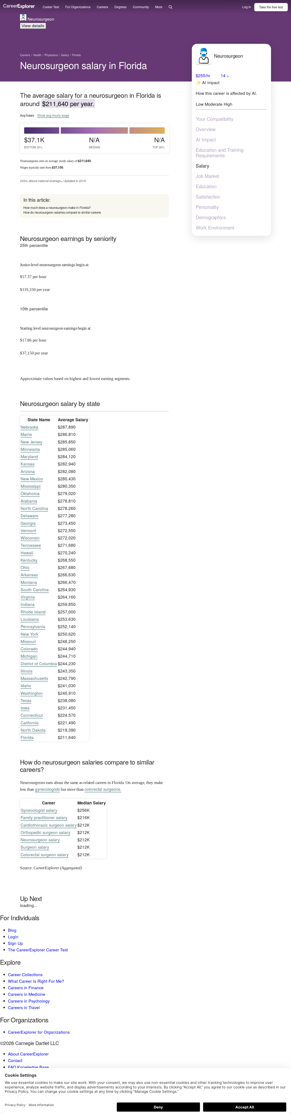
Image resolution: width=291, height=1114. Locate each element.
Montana (29, 582)
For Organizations (77, 7)
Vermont (28, 530)
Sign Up (15, 943)
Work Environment (215, 227)
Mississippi (31, 486)
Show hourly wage (53, 115)
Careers (102, 7)
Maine (26, 434)
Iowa (25, 708)
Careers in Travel (24, 1007)
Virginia (28, 597)
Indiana (28, 604)
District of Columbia (39, 663)
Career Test (51, 7)
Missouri (28, 641)
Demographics (211, 217)
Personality (207, 207)
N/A (94, 142)
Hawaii (27, 553)
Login (13, 936)
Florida (27, 737)
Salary (202, 165)
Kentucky (29, 560)
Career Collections (25, 974)
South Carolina (35, 589)
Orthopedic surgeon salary (45, 832)
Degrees (120, 7)
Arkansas (29, 575)
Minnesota (30, 449)
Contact (15, 1060)
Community (141, 7)
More (158, 7)
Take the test (271, 7)
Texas (26, 700)
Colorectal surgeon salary (44, 854)
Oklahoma (30, 493)
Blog (12, 930)
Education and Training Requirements (219, 152)
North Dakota (33, 730)
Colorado (29, 649)
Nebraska (29, 427)
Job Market (207, 176)
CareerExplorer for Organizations (39, 1032)
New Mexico (32, 479)
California (30, 722)
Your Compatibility (214, 119)
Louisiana (30, 619)
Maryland (29, 456)
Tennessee (31, 545)
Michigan (29, 656)
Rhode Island (33, 612)
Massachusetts (34, 678)
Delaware (29, 515)
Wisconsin (30, 538)
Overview (206, 129)
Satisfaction (208, 196)
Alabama (29, 501)
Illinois (26, 671)
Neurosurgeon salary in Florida (83, 64)
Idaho (26, 685)
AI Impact (206, 139)
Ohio (25, 567)
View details (33, 25)
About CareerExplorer (28, 1054)
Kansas (27, 464)
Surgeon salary (35, 847)
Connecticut (32, 715)
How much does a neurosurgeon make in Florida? (57, 207)
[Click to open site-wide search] (170, 7)
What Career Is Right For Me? (36, 981)
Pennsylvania (33, 626)
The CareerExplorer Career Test (38, 950)
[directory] (94, 206)
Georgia (28, 523)
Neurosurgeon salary (40, 839)
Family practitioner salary (44, 817)
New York (29, 634)
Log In (246, 7)
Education (206, 186)
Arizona (28, 471)
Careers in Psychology (29, 1001)
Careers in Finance (26, 987)
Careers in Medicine (26, 994)
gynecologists (47, 789)
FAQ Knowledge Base (28, 1067)
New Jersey (31, 442)
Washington (32, 693)
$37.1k (34, 142)
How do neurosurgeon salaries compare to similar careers (62, 212)
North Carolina (34, 508)
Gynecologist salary (39, 810)
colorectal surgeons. (103, 789)
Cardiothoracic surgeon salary (49, 825)
